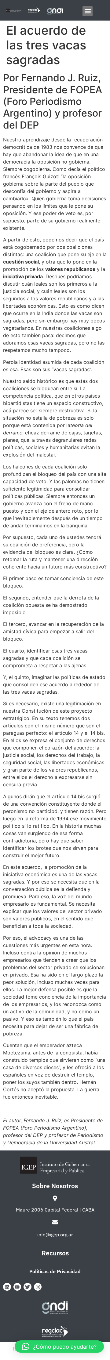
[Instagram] (38, 1287)
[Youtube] (17, 1287)
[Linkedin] (7, 1287)
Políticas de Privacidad (55, 1271)
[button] (87, 11)
